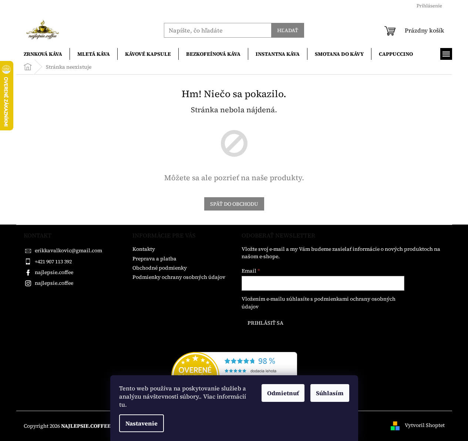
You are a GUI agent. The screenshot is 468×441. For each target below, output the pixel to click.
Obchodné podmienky (159, 267)
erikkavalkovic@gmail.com (68, 250)
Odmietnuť (283, 393)
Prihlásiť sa (265, 323)
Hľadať (287, 30)
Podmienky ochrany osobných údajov (178, 277)
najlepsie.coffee (54, 272)
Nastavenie (141, 423)
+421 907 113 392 (53, 261)
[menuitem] (43, 54)
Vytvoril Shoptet (425, 425)
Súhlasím (330, 393)
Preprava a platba (154, 258)
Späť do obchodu (234, 204)
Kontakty (143, 249)
